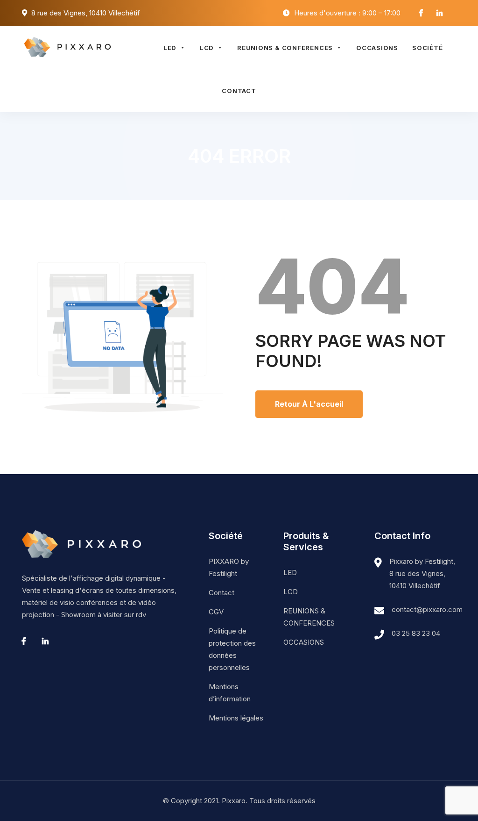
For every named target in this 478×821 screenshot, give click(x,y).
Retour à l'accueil (309, 404)
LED (169, 47)
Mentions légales (236, 717)
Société (427, 47)
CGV (216, 611)
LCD (207, 47)
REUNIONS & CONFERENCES (285, 47)
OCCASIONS (377, 47)
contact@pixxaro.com (427, 609)
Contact (239, 90)
